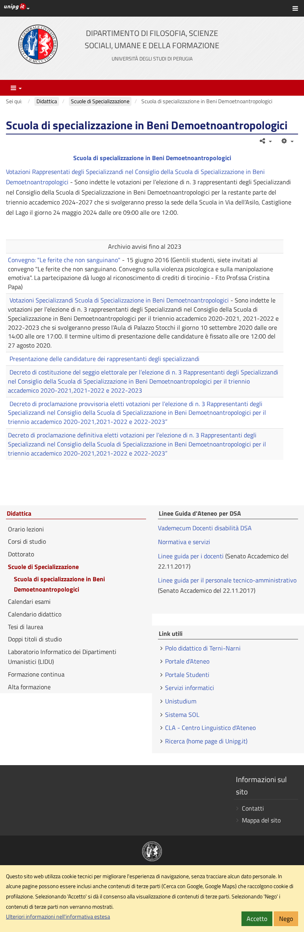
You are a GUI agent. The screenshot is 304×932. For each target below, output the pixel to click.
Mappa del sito (261, 820)
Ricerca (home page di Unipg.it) (206, 741)
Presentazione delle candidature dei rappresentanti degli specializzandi (105, 358)
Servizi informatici (189, 687)
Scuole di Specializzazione (43, 566)
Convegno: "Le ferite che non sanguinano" (64, 260)
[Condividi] (265, 141)
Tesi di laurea (25, 626)
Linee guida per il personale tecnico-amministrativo (227, 580)
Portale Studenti (187, 674)
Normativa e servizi (184, 541)
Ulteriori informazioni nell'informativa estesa (58, 917)
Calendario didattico (34, 614)
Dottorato (21, 554)
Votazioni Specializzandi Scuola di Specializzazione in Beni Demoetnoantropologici (119, 300)
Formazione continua (36, 674)
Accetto (257, 918)
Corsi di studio (27, 541)
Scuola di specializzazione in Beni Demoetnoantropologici (152, 158)
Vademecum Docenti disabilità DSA (205, 528)
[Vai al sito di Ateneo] (38, 44)
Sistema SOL (182, 714)
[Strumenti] (287, 141)
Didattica (19, 513)
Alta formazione (29, 687)
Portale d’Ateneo (187, 661)
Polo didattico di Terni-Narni (203, 648)
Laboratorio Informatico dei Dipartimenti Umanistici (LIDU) (62, 657)
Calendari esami (29, 601)
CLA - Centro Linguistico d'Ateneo (210, 727)
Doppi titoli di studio (35, 639)
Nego (286, 918)
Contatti (253, 808)
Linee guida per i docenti (191, 556)
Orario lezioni (26, 529)
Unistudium (180, 701)
